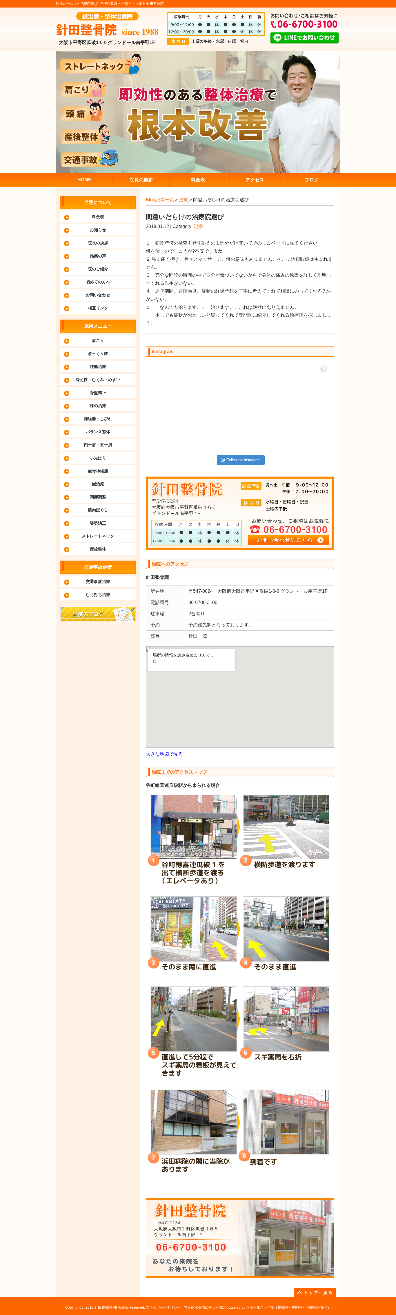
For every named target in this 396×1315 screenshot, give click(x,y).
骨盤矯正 (98, 392)
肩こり (98, 340)
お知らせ (98, 229)
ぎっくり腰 (98, 353)
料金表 (98, 216)
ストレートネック (98, 536)
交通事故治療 (98, 581)
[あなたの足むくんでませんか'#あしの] (262, 385)
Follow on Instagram (244, 460)
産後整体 (98, 549)
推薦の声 (98, 255)
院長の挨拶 (98, 242)
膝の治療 (98, 405)
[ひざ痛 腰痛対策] (173, 385)
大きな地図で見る (164, 754)
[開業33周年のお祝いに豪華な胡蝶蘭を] (307, 430)
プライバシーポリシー (163, 1307)
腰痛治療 (98, 366)
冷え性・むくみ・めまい (98, 379)
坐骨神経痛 (98, 470)
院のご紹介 (98, 269)
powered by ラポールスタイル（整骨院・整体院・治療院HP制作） (279, 1307)
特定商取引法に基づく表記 (205, 1307)
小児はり (98, 457)
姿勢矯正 (98, 523)
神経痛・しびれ (98, 418)
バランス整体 (98, 431)
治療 (183, 199)
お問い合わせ (98, 295)
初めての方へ (98, 282)
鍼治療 (98, 484)
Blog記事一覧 (160, 199)
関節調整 (98, 497)
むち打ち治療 (98, 594)
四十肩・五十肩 (98, 444)
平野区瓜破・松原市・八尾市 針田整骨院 (132, 4)
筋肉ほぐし (98, 510)
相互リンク (98, 308)
